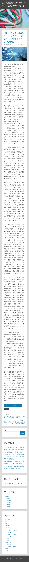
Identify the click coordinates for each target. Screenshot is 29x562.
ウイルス (6, 409)
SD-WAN (7, 528)
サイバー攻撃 (9, 536)
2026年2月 (8, 498)
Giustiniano (20, 44)
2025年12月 (8, 502)
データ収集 (8, 542)
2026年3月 (8, 496)
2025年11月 (8, 504)
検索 (5, 430)
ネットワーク (9, 544)
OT (6, 523)
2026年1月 (8, 500)
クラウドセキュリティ (11, 534)
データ (8, 405)
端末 (6, 548)
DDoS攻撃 (8, 519)
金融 (6, 551)
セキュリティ (9, 538)
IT (5, 405)
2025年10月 (8, 506)
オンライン (8, 532)
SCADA (7, 526)
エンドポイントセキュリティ (13, 530)
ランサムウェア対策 (17, 405)
